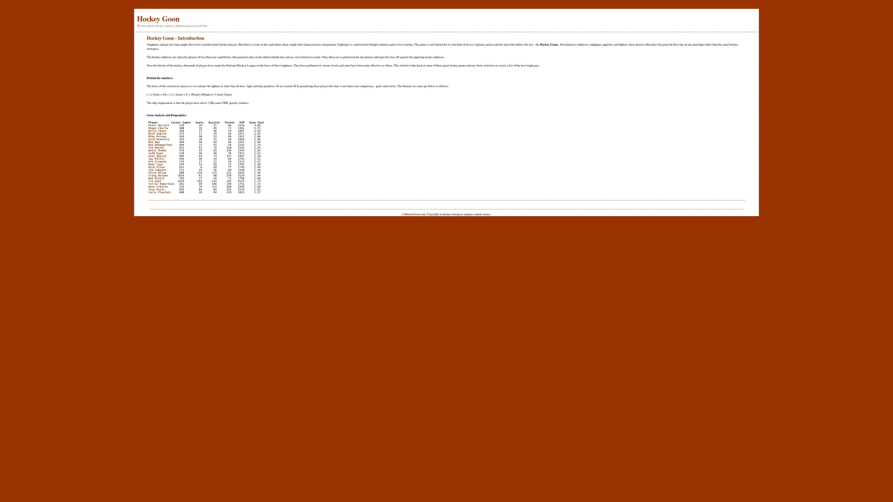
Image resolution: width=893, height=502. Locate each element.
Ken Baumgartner (160, 144)
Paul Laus (155, 164)
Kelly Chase (157, 130)
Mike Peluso (157, 136)
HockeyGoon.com (415, 214)
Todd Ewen (155, 153)
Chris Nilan (157, 172)
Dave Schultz (158, 186)
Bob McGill (156, 178)
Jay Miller (156, 158)
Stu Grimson (157, 161)
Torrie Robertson (161, 183)
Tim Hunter (156, 147)
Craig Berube (158, 175)
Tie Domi (154, 181)
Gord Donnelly (159, 139)
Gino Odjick (157, 156)
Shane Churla (158, 128)
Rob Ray (154, 142)
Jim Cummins (157, 169)
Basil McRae (157, 150)
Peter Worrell (159, 125)
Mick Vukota (157, 133)
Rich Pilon (156, 167)
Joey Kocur (156, 189)
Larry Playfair (159, 192)
